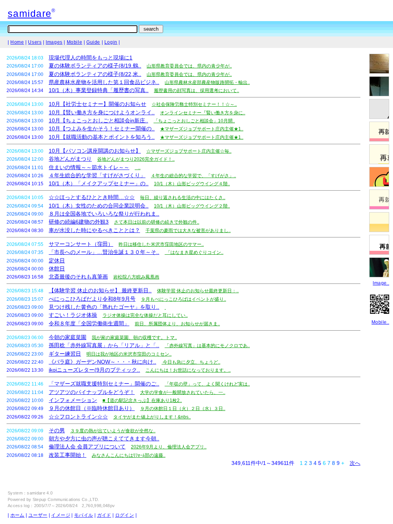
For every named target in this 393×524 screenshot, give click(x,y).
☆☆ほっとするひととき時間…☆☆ (92, 197)
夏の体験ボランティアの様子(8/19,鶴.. (95, 66)
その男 (57, 430)
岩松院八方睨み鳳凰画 (136, 277)
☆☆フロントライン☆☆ (78, 417)
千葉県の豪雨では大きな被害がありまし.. (188, 230)
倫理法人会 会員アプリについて (87, 446)
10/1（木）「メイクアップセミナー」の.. (99, 183)
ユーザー (37, 515)
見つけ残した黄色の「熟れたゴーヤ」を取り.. (104, 307)
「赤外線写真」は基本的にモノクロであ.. (207, 345)
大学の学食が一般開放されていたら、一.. (182, 392)
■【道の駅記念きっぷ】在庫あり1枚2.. (142, 400)
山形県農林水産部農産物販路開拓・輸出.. (207, 82)
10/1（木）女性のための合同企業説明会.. (99, 206)
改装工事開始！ (67, 455)
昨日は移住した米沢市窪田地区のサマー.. (161, 244)
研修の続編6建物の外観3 (79, 222)
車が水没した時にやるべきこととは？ (94, 230)
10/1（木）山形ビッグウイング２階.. (192, 206)
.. (137, 167)
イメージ (60, 515)
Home (17, 42)
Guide (93, 42)
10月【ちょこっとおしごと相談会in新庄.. (98, 120)
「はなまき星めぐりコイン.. (194, 252)
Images (54, 42)
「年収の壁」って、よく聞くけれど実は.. (207, 384)
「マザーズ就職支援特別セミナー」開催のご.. (104, 384)
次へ (355, 463)
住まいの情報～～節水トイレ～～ (89, 167)
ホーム (17, 515)
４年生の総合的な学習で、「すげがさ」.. (193, 175)
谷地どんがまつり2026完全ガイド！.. (136, 159)
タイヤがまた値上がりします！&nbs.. (152, 417)
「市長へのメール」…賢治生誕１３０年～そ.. (104, 252)
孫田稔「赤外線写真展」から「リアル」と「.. (104, 345)
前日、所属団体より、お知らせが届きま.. (177, 323)
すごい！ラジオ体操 (73, 315)
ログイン (124, 515)
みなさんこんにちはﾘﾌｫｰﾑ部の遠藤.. (128, 455)
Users (34, 42)
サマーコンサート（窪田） (81, 244)
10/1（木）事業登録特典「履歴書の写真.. (99, 90)
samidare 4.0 (40, 493)
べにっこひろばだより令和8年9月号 (92, 299)
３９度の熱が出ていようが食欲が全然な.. (112, 430)
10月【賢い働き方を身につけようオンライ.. (102, 112)
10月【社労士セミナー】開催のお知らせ (97, 104)
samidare (29, 13)
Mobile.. (380, 322)
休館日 (57, 268)
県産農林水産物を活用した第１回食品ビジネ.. (104, 82)
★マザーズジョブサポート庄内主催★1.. (201, 129)
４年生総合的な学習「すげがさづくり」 (97, 175)
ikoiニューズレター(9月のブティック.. (94, 370)
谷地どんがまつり (70, 159)
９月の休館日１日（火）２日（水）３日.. (182, 408)
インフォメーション (73, 400)
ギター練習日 (65, 354)
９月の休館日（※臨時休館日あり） (92, 408)
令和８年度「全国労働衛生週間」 (89, 323)
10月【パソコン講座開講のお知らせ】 (95, 151)
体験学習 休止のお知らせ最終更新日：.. (198, 290)
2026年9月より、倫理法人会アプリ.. (168, 447)
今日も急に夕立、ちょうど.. (191, 362)
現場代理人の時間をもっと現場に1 (90, 57)
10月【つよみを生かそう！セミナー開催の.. (102, 128)
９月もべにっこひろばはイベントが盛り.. (183, 299)
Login (110, 42)
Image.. (381, 283)
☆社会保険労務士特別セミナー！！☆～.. (194, 104)
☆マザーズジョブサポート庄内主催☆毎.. (188, 151)
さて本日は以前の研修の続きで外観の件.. (156, 222)
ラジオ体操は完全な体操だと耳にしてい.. (145, 315)
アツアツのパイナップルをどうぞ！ (92, 392)
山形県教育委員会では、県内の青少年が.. (189, 66)
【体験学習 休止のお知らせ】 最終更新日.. (100, 290)
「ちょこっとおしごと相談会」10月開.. (194, 121)
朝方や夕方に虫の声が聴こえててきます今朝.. (104, 438)
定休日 (57, 260)
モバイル (83, 515)
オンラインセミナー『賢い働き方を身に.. (202, 112)
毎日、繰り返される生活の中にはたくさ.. (182, 197)
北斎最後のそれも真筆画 (78, 277)
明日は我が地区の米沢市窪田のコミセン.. (129, 354)
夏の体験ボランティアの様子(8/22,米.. (95, 74)
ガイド (104, 515)
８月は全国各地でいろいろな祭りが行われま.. (104, 214)
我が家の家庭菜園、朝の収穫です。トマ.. (134, 337)
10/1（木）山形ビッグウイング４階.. (192, 183)
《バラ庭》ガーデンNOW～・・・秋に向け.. (102, 362)
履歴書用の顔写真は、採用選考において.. (196, 90)
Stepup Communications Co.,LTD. (66, 499)
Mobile (75, 42)
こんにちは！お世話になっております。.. (188, 370)
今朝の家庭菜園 (67, 337)
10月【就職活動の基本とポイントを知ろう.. (102, 137)
